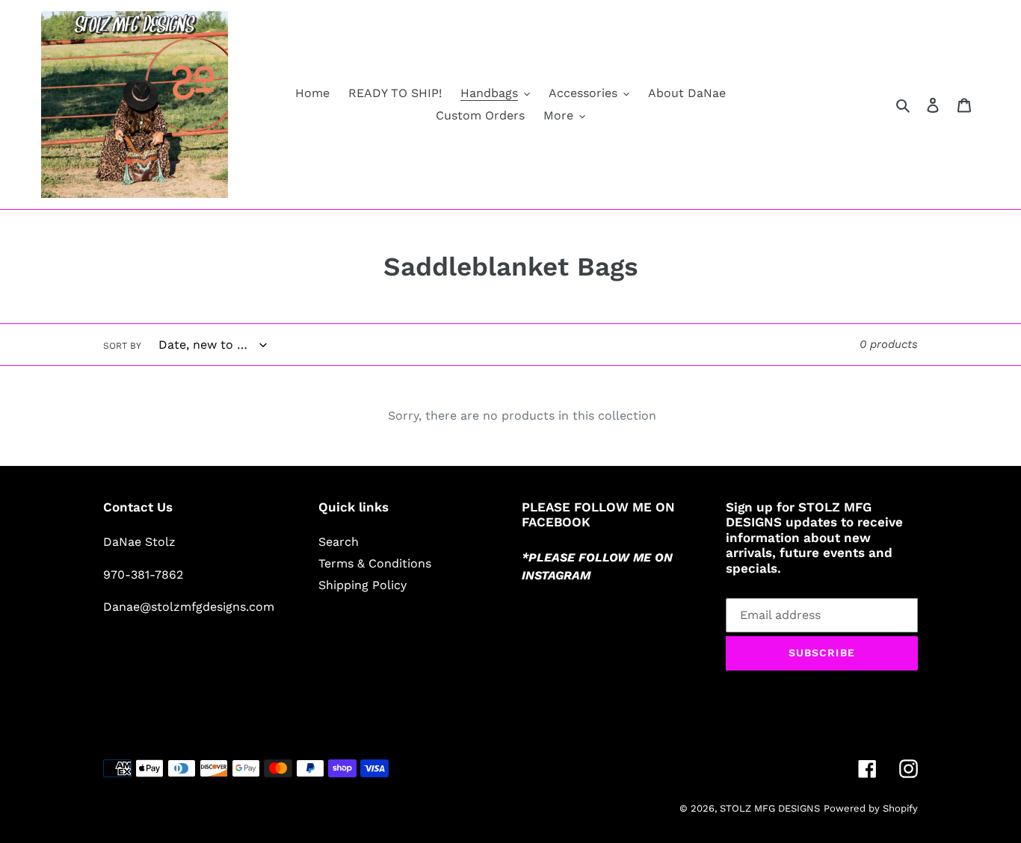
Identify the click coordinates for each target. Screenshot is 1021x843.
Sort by (122, 345)
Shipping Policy (362, 585)
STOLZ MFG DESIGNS (770, 808)
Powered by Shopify (871, 808)
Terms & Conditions (374, 563)
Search (338, 542)
